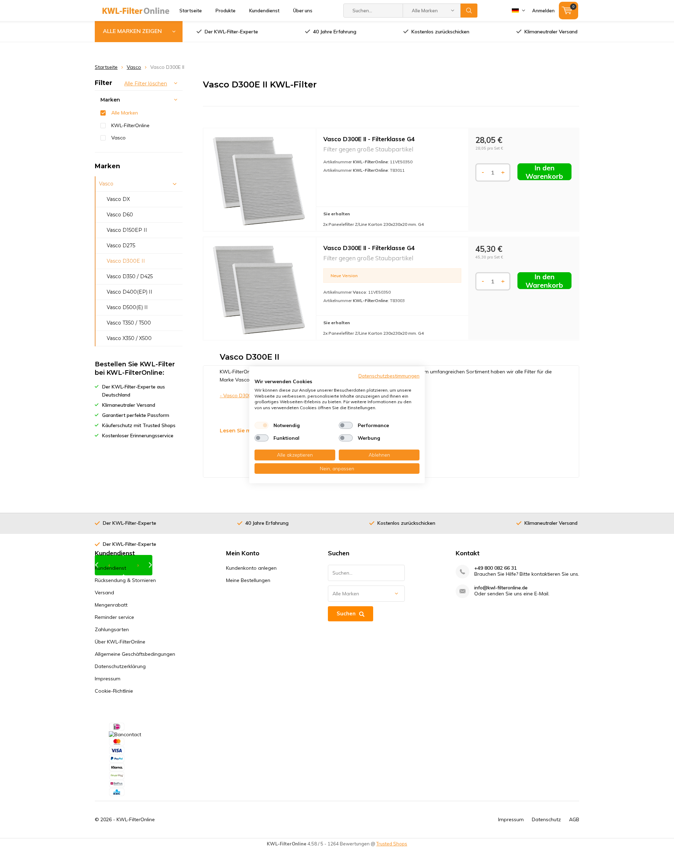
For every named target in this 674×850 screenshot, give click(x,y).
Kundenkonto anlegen (251, 568)
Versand (104, 592)
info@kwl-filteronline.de (501, 588)
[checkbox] (262, 425)
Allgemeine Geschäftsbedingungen (135, 654)
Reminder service (114, 617)
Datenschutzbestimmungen (388, 376)
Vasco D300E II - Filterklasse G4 (369, 139)
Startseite (190, 10)
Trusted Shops (391, 843)
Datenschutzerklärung (120, 666)
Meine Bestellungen (248, 580)
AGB (574, 819)
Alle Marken (124, 113)
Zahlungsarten (112, 629)
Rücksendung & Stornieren (125, 580)
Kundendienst (264, 10)
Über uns (302, 10)
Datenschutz (546, 819)
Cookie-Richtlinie (114, 691)
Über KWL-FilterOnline (120, 642)
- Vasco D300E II (238, 395)
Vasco (134, 67)
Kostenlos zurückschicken (440, 31)
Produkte (226, 10)
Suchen (469, 11)
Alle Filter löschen (145, 83)
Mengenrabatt (111, 605)
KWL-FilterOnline (130, 125)
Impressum (107, 678)
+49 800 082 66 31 (495, 568)
